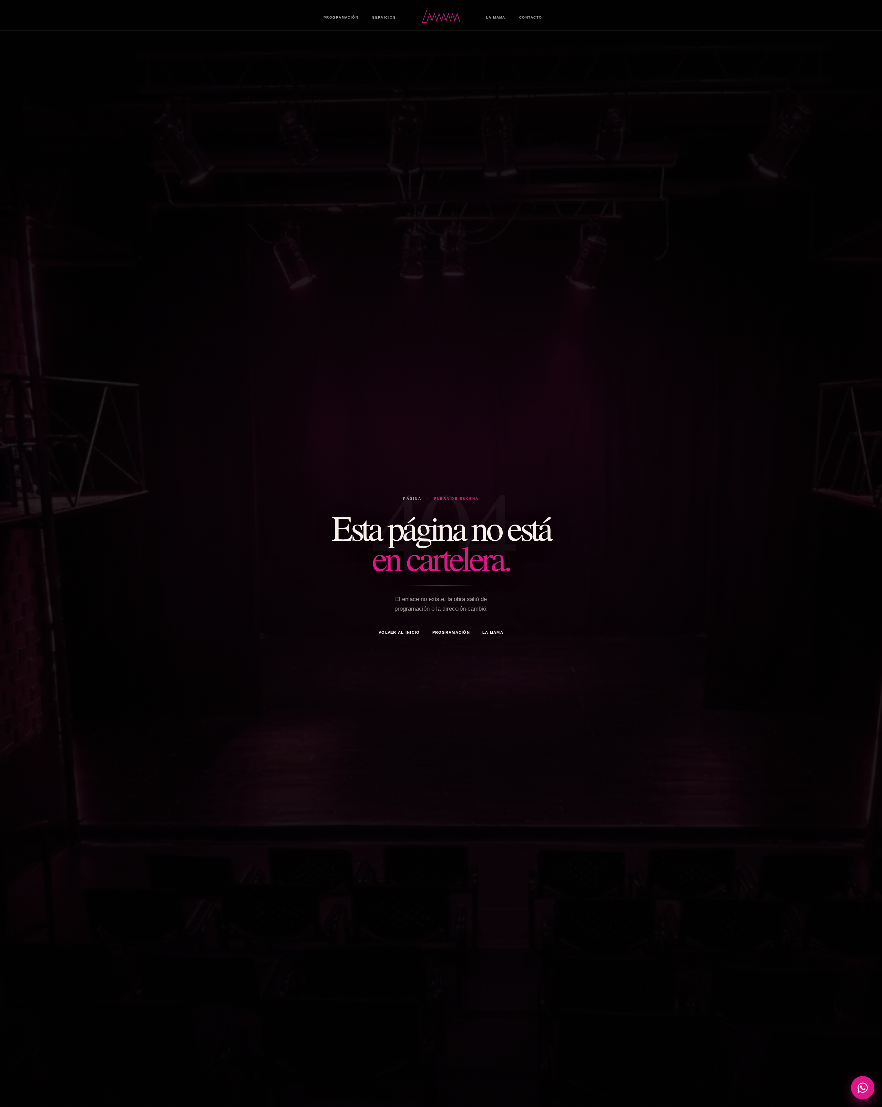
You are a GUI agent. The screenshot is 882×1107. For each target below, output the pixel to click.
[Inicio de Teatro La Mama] (441, 15)
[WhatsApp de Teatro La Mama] (862, 1087)
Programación (341, 17)
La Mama (495, 17)
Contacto (530, 17)
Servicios (384, 17)
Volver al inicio (399, 632)
